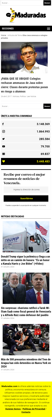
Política (23, 96)
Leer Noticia (31, 96)
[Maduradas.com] (26, 22)
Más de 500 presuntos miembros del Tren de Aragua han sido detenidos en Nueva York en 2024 (26, 363)
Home (3, 35)
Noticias (16, 96)
